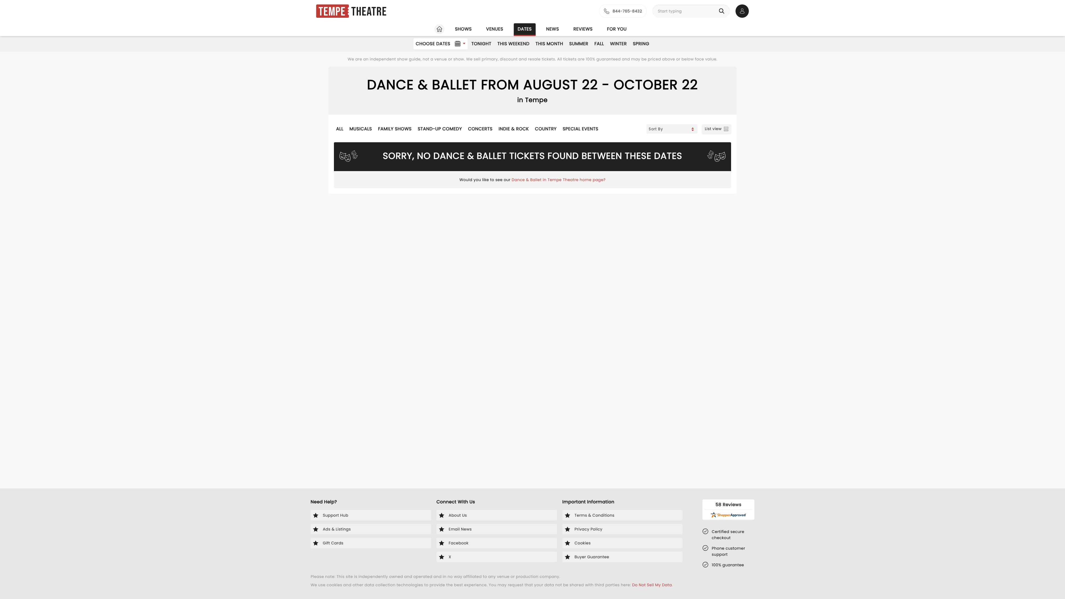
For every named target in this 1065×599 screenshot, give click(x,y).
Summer (579, 43)
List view (713, 128)
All (339, 129)
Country (546, 129)
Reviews (583, 29)
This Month (549, 43)
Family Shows (395, 129)
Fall (599, 43)
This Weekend (513, 43)
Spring (641, 43)
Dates (525, 29)
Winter (618, 43)
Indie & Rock (514, 129)
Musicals (360, 129)
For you (617, 29)
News (552, 29)
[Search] (723, 11)
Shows (463, 29)
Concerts (480, 129)
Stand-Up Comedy (440, 129)
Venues (494, 29)
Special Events (580, 129)
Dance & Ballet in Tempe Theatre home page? (559, 179)
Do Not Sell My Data (652, 585)
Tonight (481, 43)
